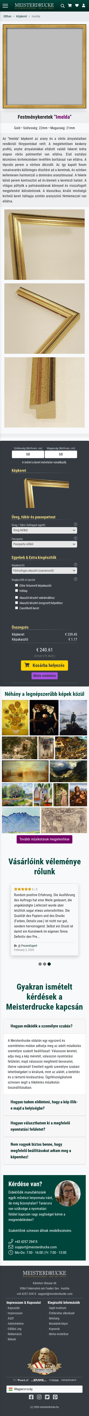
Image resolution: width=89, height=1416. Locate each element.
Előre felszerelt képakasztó (35, 586)
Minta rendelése (44, 676)
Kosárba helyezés (47, 665)
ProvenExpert (29, 946)
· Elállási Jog (13, 1329)
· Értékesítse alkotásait (61, 1313)
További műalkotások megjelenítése (44, 839)
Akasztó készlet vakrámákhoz (37, 598)
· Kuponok (54, 1329)
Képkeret (21, 16)
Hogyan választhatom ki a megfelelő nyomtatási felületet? (40, 1126)
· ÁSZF (10, 1318)
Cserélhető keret (29, 608)
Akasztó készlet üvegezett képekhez (41, 603)
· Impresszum (14, 1313)
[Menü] (5, 5)
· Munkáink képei (58, 1324)
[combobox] (44, 530)
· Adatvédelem (15, 1324)
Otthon (7, 16)
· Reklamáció (14, 1334)
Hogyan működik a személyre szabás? (42, 1026)
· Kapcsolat (13, 1308)
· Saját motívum (57, 1308)
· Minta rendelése (58, 1334)
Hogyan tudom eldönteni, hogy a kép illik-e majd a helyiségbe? (44, 1105)
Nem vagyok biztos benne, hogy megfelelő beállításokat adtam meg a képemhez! (41, 1150)
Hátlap (23, 591)
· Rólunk (11, 1339)
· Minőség (53, 1318)
